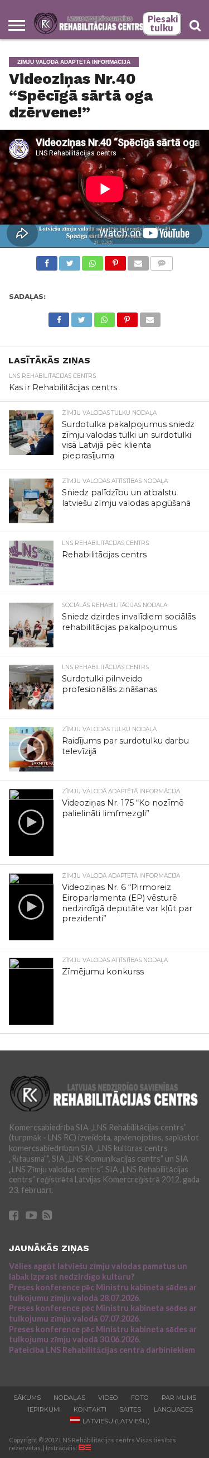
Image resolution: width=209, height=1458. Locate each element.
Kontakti (90, 1409)
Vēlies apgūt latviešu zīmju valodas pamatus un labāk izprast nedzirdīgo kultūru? (98, 1271)
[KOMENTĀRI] (161, 260)
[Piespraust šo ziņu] (115, 260)
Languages (173, 1409)
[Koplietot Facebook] (46, 260)
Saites (130, 1409)
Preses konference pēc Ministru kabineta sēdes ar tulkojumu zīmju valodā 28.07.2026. (103, 1292)
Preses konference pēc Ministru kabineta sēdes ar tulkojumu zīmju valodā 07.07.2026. (103, 1313)
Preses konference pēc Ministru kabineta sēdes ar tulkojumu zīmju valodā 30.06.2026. (103, 1334)
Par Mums (179, 1398)
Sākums (27, 1398)
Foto (140, 1398)
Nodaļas (69, 1398)
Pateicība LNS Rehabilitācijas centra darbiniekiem (102, 1350)
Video (108, 1398)
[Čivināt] (69, 260)
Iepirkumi (44, 1409)
